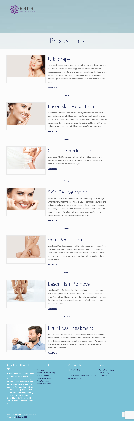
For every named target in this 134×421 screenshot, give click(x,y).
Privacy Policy (104, 373)
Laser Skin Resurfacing (46, 373)
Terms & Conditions (106, 370)
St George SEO (21, 417)
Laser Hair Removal (44, 384)
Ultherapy (41, 370)
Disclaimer (103, 376)
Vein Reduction (43, 381)
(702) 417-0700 (76, 370)
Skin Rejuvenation (44, 378)
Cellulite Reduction (44, 376)
